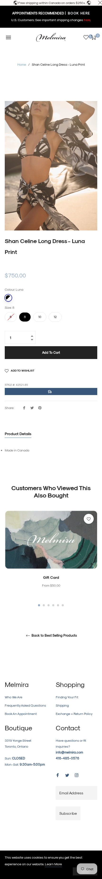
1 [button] (39, 605)
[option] (51, 558)
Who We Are (13, 697)
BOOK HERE (78, 13)
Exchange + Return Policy (74, 714)
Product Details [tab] (18, 433)
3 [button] (48, 605)
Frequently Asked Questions (25, 705)
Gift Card (51, 577)
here (87, 20)
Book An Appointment (21, 714)
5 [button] (58, 605)
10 (40, 315)
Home (21, 64)
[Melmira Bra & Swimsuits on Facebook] (58, 775)
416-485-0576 (67, 758)
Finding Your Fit (67, 697)
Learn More (53, 864)
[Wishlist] (86, 37)
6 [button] (63, 605)
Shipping (62, 705)
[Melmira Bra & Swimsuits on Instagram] (77, 775)
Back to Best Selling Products (54, 635)
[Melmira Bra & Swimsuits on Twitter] (67, 775)
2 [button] (44, 605)
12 (55, 315)
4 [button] (53, 605)
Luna (8, 297)
